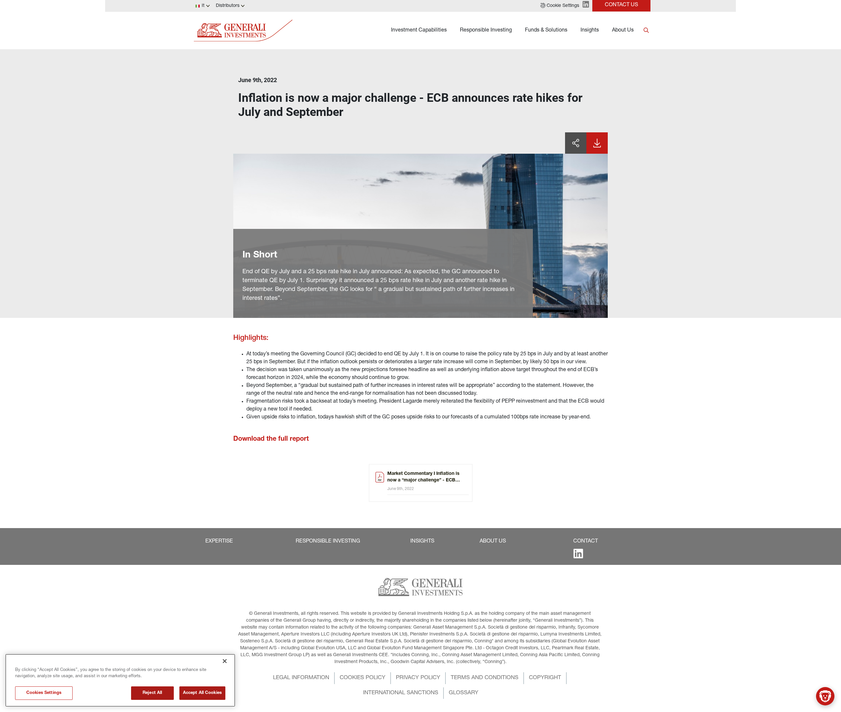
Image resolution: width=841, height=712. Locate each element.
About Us (623, 30)
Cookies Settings (43, 693)
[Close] (224, 661)
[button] (559, 6)
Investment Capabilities (419, 30)
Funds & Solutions (546, 30)
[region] (120, 680)
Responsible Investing (486, 30)
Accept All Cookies (202, 693)
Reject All (152, 693)
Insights (589, 30)
